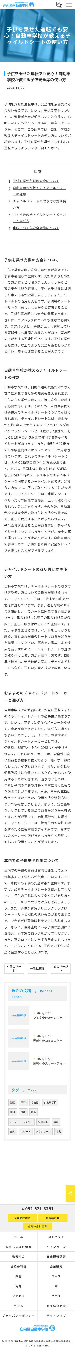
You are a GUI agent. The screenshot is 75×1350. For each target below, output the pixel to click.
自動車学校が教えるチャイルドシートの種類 (39, 190)
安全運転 (43, 1122)
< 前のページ (14, 968)
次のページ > (61, 968)
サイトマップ (56, 1316)
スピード (26, 1131)
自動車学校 (50, 1102)
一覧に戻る (37, 968)
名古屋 (35, 1102)
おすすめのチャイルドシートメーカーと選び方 (39, 217)
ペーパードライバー (21, 1122)
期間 (12, 1102)
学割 (58, 1131)
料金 (33, 1112)
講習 (56, 1122)
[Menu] (68, 4)
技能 (23, 1112)
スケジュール (43, 1131)
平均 (23, 1102)
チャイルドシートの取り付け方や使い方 (39, 204)
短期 (12, 1131)
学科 (12, 1112)
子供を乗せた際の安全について (36, 180)
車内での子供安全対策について (36, 227)
